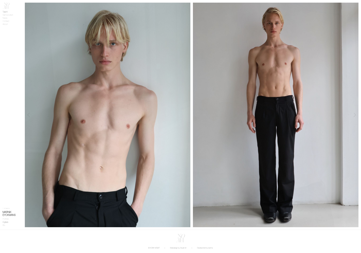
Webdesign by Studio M (178, 248)
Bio (4, 225)
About (5, 24)
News (5, 18)
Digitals (5, 222)
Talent (5, 12)
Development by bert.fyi (205, 248)
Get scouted (8, 15)
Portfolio (6, 219)
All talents (7, 208)
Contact (6, 21)
